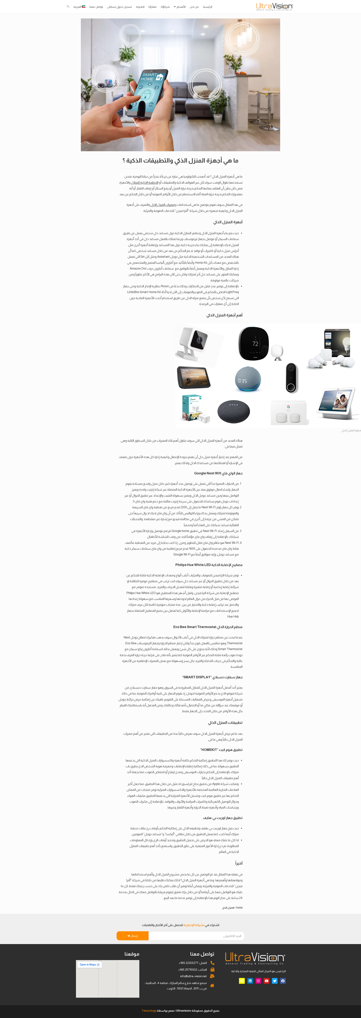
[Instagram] (258, 981)
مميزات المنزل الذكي (163, 204)
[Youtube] (266, 981)
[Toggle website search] (68, 7)
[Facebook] (283, 981)
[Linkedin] (250, 981)
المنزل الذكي (228, 907)
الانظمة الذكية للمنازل (144, 182)
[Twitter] (275, 981)
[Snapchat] (242, 981)
